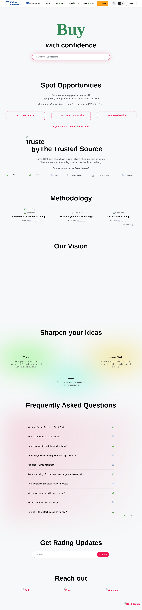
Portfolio (47, 3)
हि (122, 3)
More (85, 3)
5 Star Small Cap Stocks (71, 115)
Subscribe (102, 3)
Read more (25, 221)
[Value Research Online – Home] (13, 3)
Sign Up (131, 3)
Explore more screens (64, 126)
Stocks (70, 3)
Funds (56, 3)
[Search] (114, 3)
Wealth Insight (35, 3)
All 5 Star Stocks (25, 115)
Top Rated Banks (117, 115)
